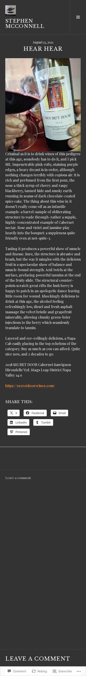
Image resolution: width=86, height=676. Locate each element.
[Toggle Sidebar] (78, 17)
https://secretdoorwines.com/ (30, 385)
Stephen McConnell (24, 23)
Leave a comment (18, 478)
